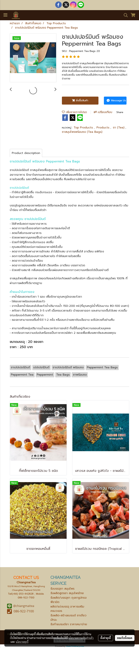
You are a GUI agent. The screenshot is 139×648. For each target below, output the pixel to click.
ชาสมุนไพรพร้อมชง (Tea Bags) (82, 132)
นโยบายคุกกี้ (22, 641)
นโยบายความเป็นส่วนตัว (81, 637)
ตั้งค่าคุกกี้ (105, 637)
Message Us (118, 100)
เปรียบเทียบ (104, 112)
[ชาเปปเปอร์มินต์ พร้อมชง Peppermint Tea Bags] (33, 58)
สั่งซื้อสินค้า (81, 100)
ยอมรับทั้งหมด (124, 637)
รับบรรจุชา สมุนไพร (62, 588)
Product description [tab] (26, 153)
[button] (124, 15)
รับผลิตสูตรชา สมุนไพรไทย (67, 593)
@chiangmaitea (23, 606)
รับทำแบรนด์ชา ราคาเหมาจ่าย (68, 624)
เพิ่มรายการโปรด (76, 112)
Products (103, 127)
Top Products (84, 127)
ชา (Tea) (119, 127)
